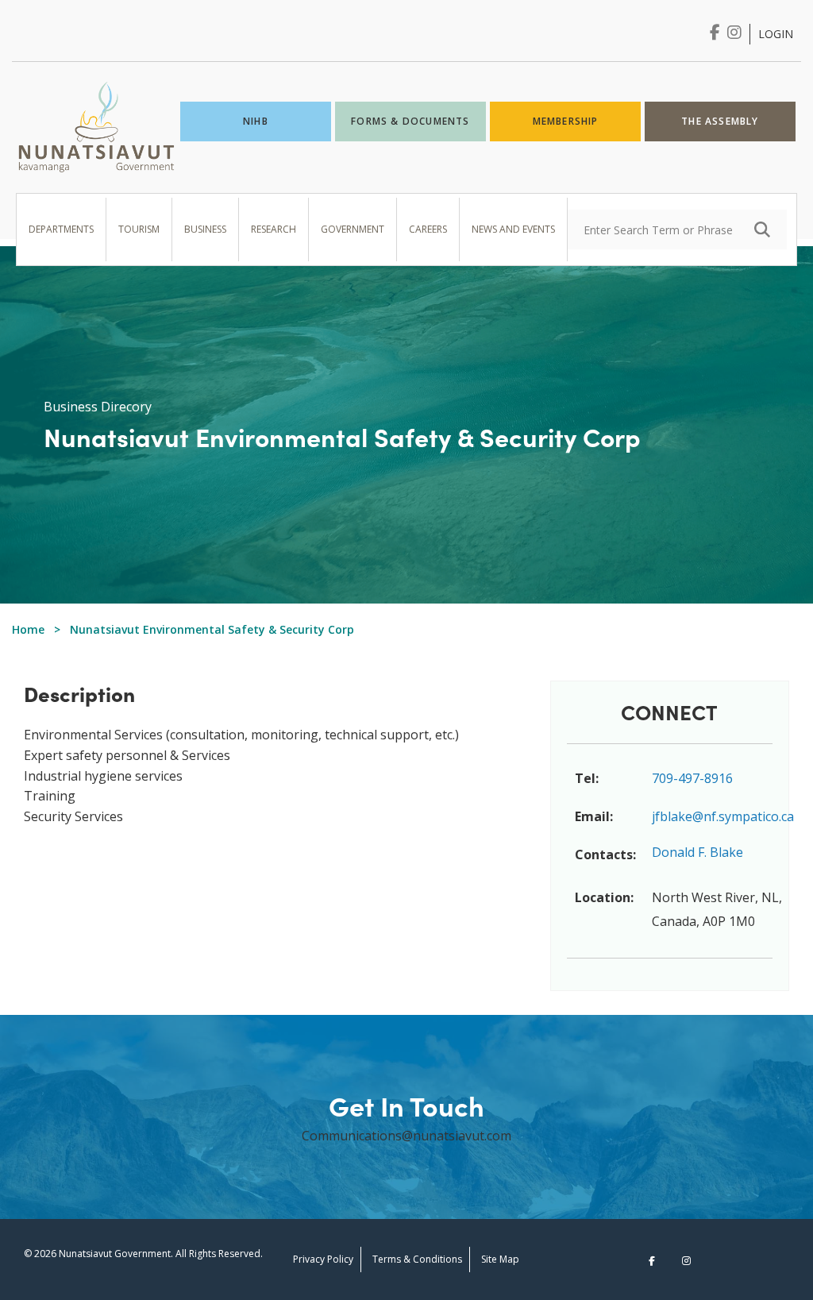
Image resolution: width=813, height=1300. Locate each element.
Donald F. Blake (697, 852)
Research (273, 229)
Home (28, 629)
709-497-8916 (692, 778)
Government (352, 229)
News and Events (513, 229)
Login (775, 33)
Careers (428, 229)
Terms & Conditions (417, 1259)
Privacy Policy (323, 1259)
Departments (61, 229)
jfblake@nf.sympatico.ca (723, 816)
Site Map (500, 1259)
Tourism (139, 229)
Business (205, 229)
